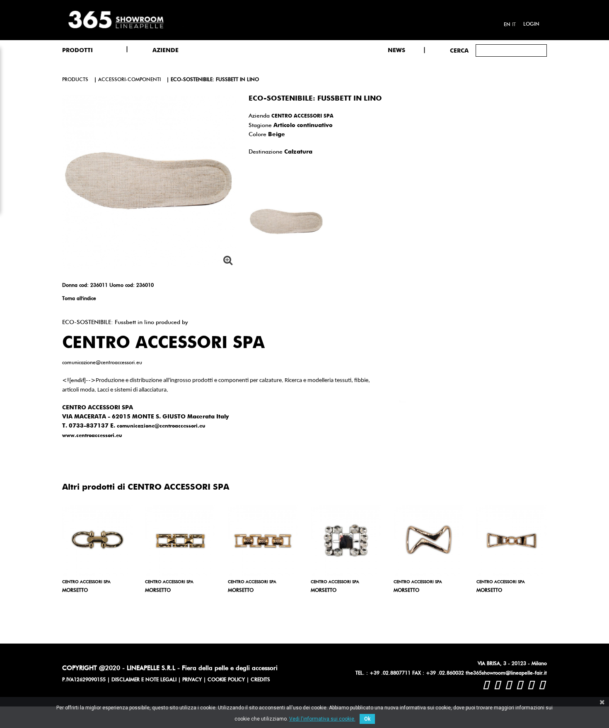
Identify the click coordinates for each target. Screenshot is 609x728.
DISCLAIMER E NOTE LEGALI (143, 680)
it (514, 24)
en (507, 24)
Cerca (459, 51)
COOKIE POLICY (226, 680)
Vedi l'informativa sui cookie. (322, 719)
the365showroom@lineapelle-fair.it (506, 673)
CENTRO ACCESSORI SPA (302, 116)
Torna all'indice (79, 298)
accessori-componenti (129, 79)
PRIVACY (192, 680)
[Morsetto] (97, 540)
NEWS (396, 50)
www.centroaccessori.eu (92, 435)
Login (531, 24)
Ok (367, 719)
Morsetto (75, 590)
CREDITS (260, 680)
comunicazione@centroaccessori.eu (161, 426)
